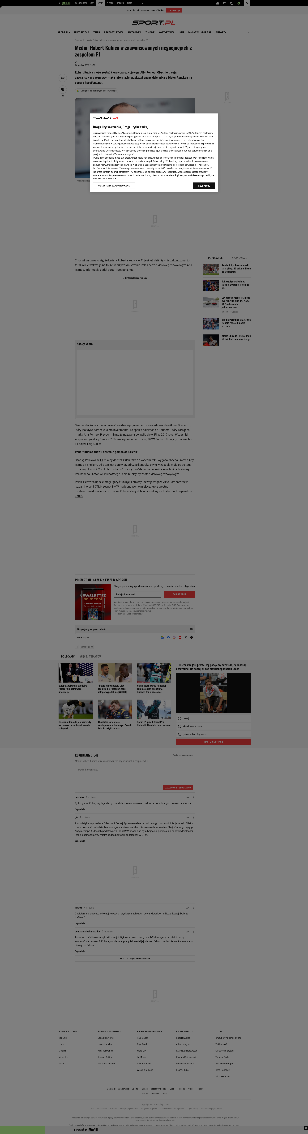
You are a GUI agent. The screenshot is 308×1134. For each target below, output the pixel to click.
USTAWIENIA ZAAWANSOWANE (114, 185)
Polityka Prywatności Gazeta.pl (188, 175)
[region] (154, 152)
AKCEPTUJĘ (204, 186)
